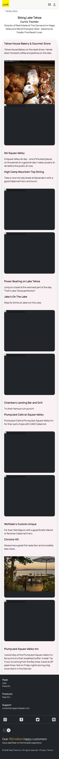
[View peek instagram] (5, 719)
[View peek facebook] (21, 719)
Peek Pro (6, 697)
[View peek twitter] (37, 719)
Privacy (43, 750)
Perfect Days (11, 10)
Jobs (4, 683)
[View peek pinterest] (54, 719)
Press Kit (6, 686)
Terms (50, 750)
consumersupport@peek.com (16, 708)
